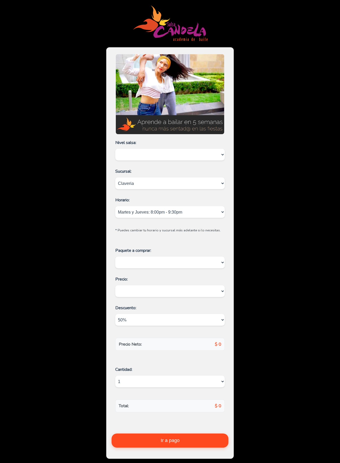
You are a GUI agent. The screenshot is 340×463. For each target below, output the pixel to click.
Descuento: (125, 308)
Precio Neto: (130, 344)
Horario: (122, 200)
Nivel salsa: (125, 143)
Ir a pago (170, 440)
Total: (124, 406)
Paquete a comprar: (133, 250)
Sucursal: (123, 171)
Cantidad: (123, 369)
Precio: (121, 279)
